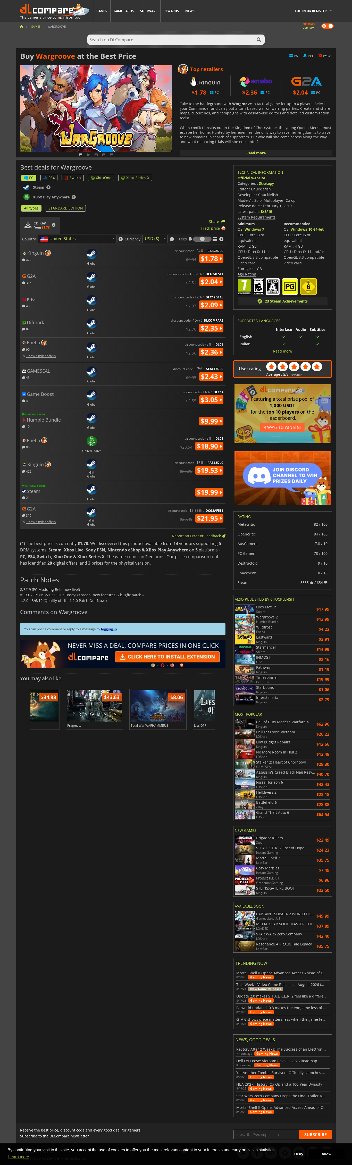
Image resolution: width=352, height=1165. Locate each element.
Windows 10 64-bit (307, 229)
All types (31, 208)
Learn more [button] (18, 1157)
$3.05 (210, 399)
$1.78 (210, 258)
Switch (75, 177)
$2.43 (210, 376)
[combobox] (77, 239)
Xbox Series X (137, 177)
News (190, 11)
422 (28, 260)
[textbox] (59, 239)
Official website (251, 177)
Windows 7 (254, 229)
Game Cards (124, 11)
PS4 (51, 177)
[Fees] (202, 239)
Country (29, 239)
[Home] (21, 26)
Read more (256, 152)
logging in (109, 629)
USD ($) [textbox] (152, 238)
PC (31, 177)
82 (27, 329)
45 (27, 377)
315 (28, 282)
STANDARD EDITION (65, 208)
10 (27, 426)
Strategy (266, 183)
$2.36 (210, 352)
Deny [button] (298, 1154)
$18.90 (208, 446)
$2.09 (210, 304)
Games (101, 11)
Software (148, 11)
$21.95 (208, 518)
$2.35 (210, 328)
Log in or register (311, 11)
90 (27, 349)
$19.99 (208, 492)
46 (27, 306)
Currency (132, 239)
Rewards (171, 11)
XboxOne (103, 177)
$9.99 (210, 421)
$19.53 (208, 470)
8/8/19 (266, 211)
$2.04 (210, 281)
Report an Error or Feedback (197, 535)
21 (27, 497)
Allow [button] (326, 1154)
